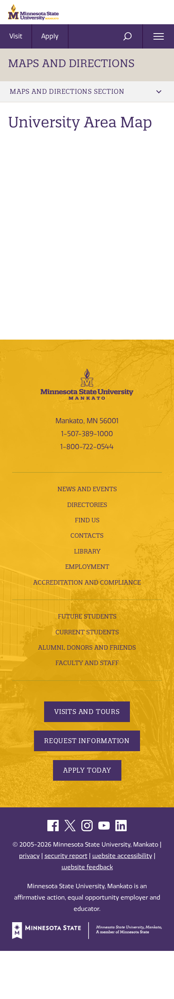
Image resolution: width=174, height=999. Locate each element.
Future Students (87, 616)
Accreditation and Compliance (87, 582)
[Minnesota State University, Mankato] (87, 383)
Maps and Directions (71, 63)
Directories (87, 505)
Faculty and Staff (87, 663)
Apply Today (87, 770)
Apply (50, 36)
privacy (29, 856)
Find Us (87, 520)
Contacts (87, 535)
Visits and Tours (87, 712)
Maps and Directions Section (67, 91)
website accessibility (122, 856)
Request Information (87, 741)
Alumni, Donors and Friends (87, 647)
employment (87, 566)
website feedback (87, 867)
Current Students (87, 632)
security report (66, 856)
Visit (15, 36)
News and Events (87, 489)
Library (87, 551)
